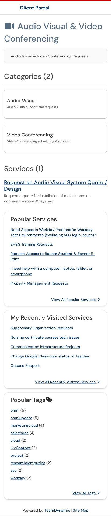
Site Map (81, 510)
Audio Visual (21, 100)
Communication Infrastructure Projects (45, 346)
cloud (15, 440)
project (17, 455)
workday (18, 477)
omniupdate (21, 417)
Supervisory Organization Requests (42, 328)
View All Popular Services (74, 299)
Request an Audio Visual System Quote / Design (55, 185)
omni (15, 410)
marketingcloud (24, 425)
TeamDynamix (57, 510)
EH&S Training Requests (32, 244)
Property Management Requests (39, 283)
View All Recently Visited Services (66, 381)
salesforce (20, 432)
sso (13, 470)
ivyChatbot (21, 447)
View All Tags (84, 492)
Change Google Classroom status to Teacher (50, 356)
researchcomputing (28, 462)
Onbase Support (25, 365)
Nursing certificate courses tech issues (45, 337)
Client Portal (35, 8)
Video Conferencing (30, 135)
